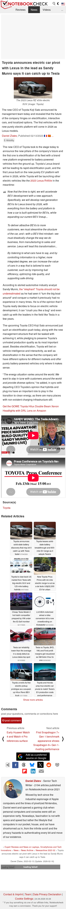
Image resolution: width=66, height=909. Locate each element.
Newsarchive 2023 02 (45, 850)
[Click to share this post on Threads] (24, 765)
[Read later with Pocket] (57, 765)
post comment (12, 720)
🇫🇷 (45, 136)
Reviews (20, 9)
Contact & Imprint (13, 894)
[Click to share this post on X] (40, 765)
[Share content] (8, 765)
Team (28, 894)
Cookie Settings (24, 898)
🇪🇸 (49, 136)
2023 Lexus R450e (41, 180)
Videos (47, 9)
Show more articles (33, 699)
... (62, 9)
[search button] (54, 3)
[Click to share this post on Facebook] (15, 765)
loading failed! (8, 867)
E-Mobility (9, 140)
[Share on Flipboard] (24, 771)
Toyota (6, 508)
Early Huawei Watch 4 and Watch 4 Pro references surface (18, 736)
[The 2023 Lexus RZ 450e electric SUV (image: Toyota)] (33, 88)
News (34, 9)
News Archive (27, 850)
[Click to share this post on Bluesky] (32, 765)
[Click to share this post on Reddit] (49, 765)
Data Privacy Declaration (47, 894)
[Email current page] (41, 771)
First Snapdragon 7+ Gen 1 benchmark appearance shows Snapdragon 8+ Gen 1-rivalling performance (46, 740)
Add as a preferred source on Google (36, 756)
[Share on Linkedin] (33, 771)
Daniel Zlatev (9, 136)
